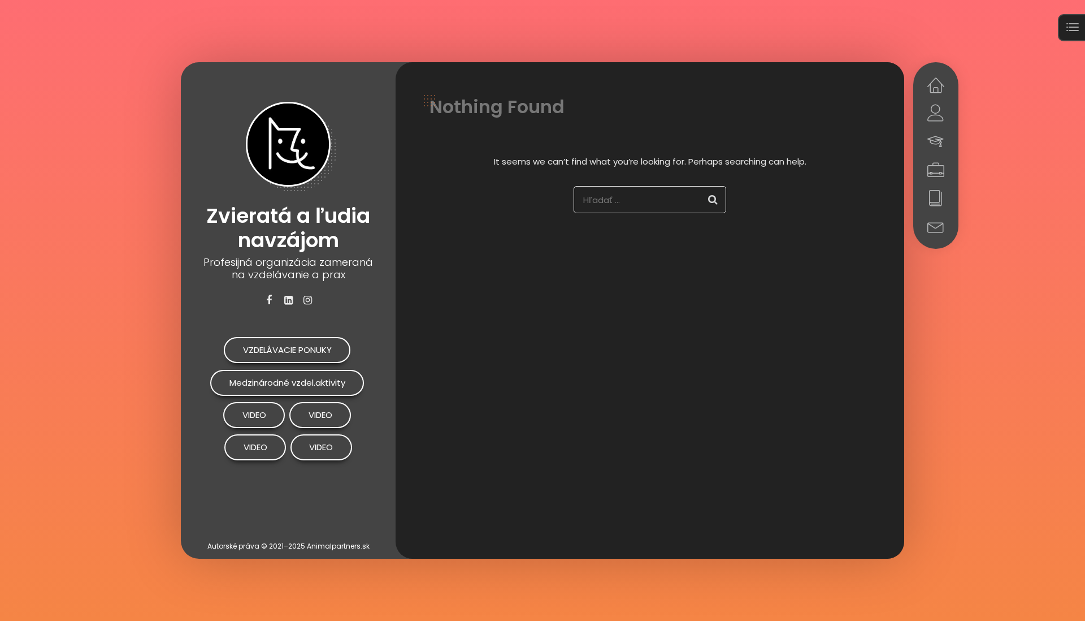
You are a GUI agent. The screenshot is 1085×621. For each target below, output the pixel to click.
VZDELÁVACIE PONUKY (287, 350)
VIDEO (254, 415)
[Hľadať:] (650, 199)
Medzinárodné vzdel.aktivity (287, 383)
